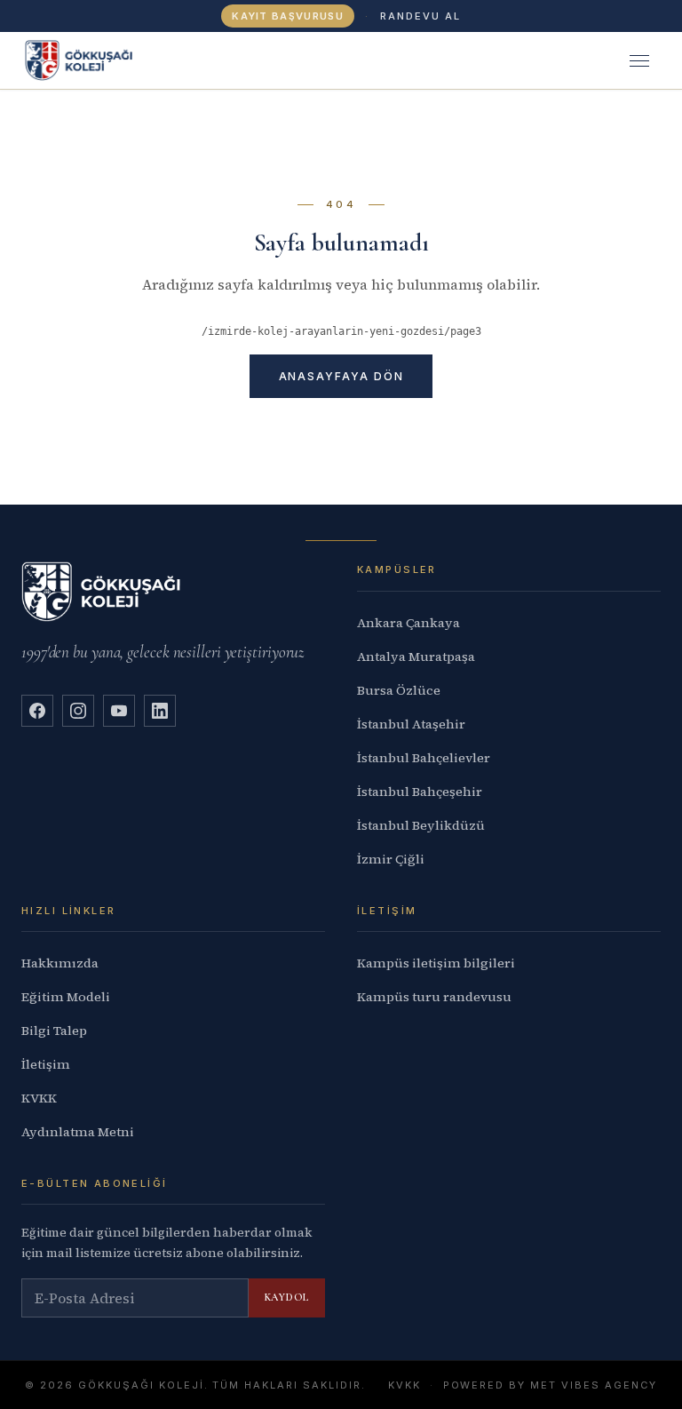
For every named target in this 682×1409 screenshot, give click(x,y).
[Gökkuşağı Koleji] (78, 60)
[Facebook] (37, 711)
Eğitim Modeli (65, 997)
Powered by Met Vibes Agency (550, 1385)
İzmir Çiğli (390, 859)
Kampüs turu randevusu (434, 997)
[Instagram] (78, 711)
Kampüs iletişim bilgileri (436, 963)
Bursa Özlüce (398, 690)
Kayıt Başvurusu (288, 16)
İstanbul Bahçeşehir (419, 791)
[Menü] (639, 60)
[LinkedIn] (160, 711)
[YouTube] (119, 711)
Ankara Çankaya (408, 623)
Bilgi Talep (54, 1030)
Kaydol (287, 1297)
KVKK (39, 1098)
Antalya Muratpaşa (416, 656)
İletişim (45, 1064)
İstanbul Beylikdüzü (421, 825)
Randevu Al (420, 16)
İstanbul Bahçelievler (423, 758)
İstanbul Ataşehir (411, 724)
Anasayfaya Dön (341, 376)
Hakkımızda (60, 963)
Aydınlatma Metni (77, 1132)
